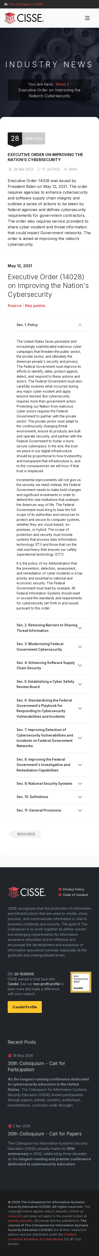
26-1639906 (24, 974)
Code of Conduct (75, 895)
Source (15, 305)
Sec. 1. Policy (27, 325)
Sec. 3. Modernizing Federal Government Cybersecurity (40, 646)
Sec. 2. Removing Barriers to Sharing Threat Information (47, 627)
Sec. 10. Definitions (32, 797)
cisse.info (15, 1216)
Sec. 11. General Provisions (39, 810)
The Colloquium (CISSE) (26, 4)
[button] (87, 18)
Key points (35, 305)
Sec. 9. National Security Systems (44, 783)
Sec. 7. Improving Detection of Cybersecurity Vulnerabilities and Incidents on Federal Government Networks (45, 738)
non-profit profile (46, 984)
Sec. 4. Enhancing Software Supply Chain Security (46, 665)
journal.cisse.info (20, 1220)
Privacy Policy (73, 889)
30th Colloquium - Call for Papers (45, 1134)
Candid (13, 984)
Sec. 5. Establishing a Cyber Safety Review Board (45, 684)
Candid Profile (24, 1007)
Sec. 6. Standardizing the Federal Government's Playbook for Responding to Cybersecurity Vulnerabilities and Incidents (44, 708)
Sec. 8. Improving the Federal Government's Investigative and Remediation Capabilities (43, 765)
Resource (26, 834)
